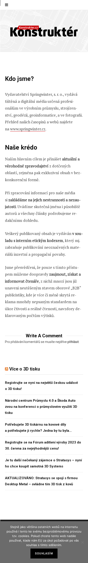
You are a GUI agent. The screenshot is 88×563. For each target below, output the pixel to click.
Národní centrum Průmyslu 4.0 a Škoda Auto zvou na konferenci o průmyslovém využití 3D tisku (41, 407)
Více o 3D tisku (24, 369)
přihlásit (73, 342)
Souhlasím (44, 553)
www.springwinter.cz (27, 128)
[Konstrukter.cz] (44, 31)
